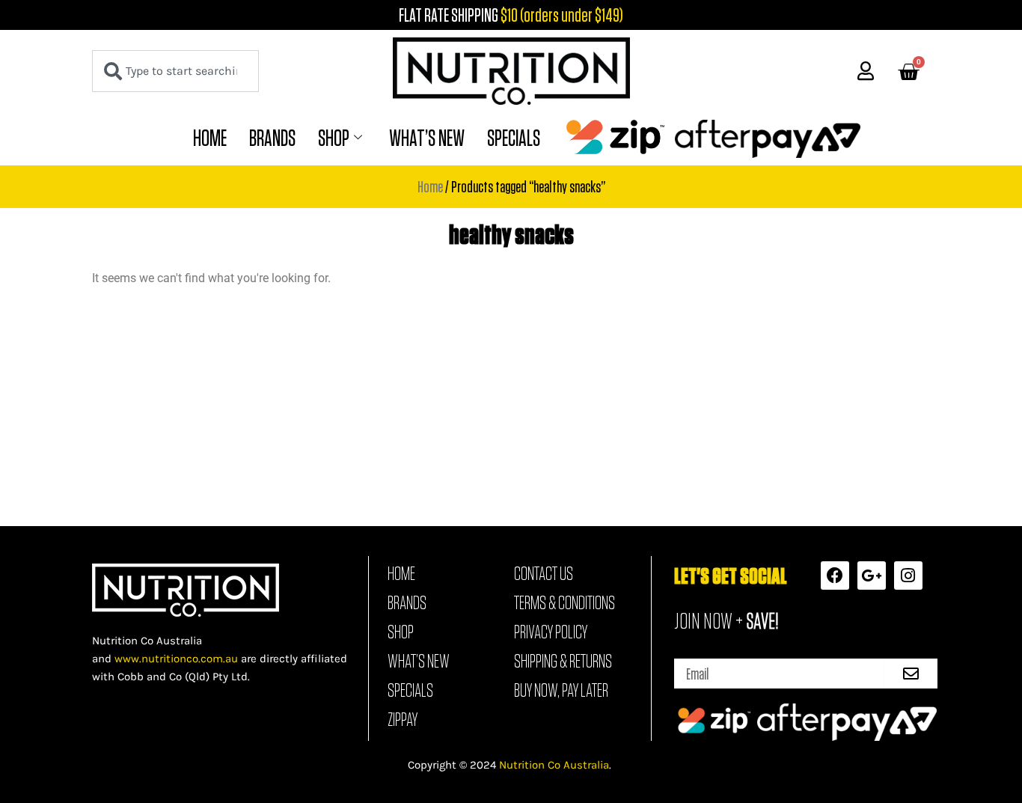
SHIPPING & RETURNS (563, 661)
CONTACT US (543, 573)
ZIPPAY (402, 719)
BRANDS (272, 137)
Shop (333, 137)
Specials (513, 137)
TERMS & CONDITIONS (564, 602)
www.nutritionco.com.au (176, 658)
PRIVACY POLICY (550, 631)
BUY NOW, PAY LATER (561, 690)
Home (210, 137)
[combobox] (175, 71)
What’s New (427, 137)
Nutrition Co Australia (554, 765)
